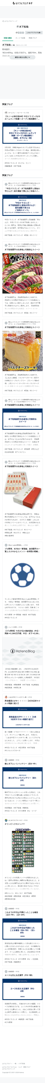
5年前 (17, 760)
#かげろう (17, 533)
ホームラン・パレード (15, 113)
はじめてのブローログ (15, 820)
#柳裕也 (25, 808)
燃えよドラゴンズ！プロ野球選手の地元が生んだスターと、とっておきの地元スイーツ (24, 245)
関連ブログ (33, 38)
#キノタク (19, 893)
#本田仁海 (17, 688)
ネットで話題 (20, 38)
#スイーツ (33, 235)
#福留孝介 (17, 962)
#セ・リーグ (31, 811)
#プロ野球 (8, 615)
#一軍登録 (17, 615)
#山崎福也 (35, 685)
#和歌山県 (8, 533)
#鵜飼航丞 (8, 166)
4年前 (20, 627)
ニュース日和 (12, 627)
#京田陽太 (8, 808)
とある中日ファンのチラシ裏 (17, 697)
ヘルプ (20, 1067)
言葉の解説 (8, 38)
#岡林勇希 (17, 685)
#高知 (26, 235)
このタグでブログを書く (34, 32)
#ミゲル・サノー (24, 163)
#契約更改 (8, 685)
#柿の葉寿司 (9, 536)
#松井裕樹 (8, 896)
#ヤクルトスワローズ (12, 750)
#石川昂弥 (22, 748)
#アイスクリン (20, 452)
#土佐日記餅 (9, 452)
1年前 (34, 185)
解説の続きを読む (21, 57)
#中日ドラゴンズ (11, 163)
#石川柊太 (26, 896)
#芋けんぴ (35, 449)
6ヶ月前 (26, 113)
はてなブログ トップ (10, 21)
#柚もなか (26, 533)
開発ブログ (26, 1067)
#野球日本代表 (10, 899)
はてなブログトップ (8, 1069)
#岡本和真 (17, 896)
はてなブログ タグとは (9, 1067)
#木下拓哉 (17, 166)
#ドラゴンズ (18, 235)
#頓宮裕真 (8, 688)
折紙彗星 (11, 760)
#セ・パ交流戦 (32, 959)
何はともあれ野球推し (15, 545)
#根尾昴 (21, 1019)
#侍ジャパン (9, 893)
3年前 (26, 545)
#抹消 (24, 615)
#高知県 (27, 449)
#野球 (33, 896)
